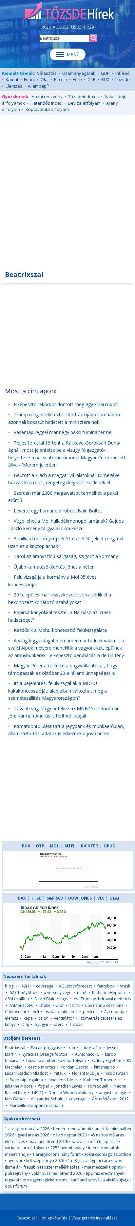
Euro (77, 79)
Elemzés (14, 86)
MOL (54, 846)
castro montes (41, 1067)
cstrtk (74, 1005)
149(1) (24, 986)
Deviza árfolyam (84, 103)
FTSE (36, 898)
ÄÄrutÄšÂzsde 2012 (110, 1099)
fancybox (105, 986)
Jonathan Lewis (68, 1086)
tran (71, 1047)
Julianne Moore (19, 1086)
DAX (22, 898)
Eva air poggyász (46, 1047)
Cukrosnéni (15, 1011)
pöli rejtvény (16, 1173)
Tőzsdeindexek (83, 96)
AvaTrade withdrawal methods (102, 999)
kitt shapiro (104, 1067)
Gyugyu (41, 1024)
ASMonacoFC (22, 1005)
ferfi (35, 1011)
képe (28, 1018)
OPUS (109, 846)
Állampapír (38, 86)
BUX (105, 79)
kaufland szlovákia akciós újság (99, 1180)
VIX (100, 898)
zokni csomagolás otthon (107, 1154)
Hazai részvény (47, 96)
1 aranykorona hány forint (56, 1154)
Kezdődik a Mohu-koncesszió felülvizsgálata (60, 630)
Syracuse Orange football (45, 1054)
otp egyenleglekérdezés (45, 1180)
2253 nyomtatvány (67, 1148)
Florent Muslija (85, 1073)
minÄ (82, 992)
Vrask (125, 986)
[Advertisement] (67, 189)
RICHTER (89, 846)
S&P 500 (55, 898)
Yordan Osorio (74, 1067)
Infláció (122, 73)
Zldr (60, 1005)
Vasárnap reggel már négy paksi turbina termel (63, 432)
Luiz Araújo (91, 1047)
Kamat (12, 79)
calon (43, 1018)
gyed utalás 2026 (33, 1135)
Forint (29, 79)
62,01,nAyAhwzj (24, 992)
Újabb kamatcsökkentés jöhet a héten (54, 567)
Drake (44, 1005)
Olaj (44, 79)
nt (120, 1080)
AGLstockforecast (75, 986)
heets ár (15, 1160)
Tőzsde (122, 79)
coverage (44, 986)
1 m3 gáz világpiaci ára (89, 1160)
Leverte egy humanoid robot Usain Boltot (58, 511)
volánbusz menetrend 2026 (56, 1173)
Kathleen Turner (98, 1080)
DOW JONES (80, 898)
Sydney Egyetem (106, 1060)
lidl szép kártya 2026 (45, 1160)
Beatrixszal (15, 1047)
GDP (105, 73)
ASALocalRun (17, 999)
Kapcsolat (26, 1218)
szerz (59, 1024)
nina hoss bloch (63, 1080)
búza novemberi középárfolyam (56, 1060)
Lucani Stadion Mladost (26, 1073)
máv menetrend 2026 (48, 1141)
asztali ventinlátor (61, 1011)
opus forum (16, 1186)
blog (9, 986)
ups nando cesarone (104, 1005)
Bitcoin (60, 79)
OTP (91, 79)
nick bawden (116, 1073)
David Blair (44, 999)
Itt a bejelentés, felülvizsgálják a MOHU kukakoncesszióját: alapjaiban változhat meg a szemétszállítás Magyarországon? (57, 690)
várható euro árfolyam (26, 1148)
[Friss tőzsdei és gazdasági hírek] (67, 11)
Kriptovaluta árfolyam (47, 109)
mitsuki (60, 1073)
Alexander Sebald (47, 1099)
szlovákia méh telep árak (95, 1141)
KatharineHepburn (109, 992)
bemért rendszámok (72, 1129)
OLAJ (114, 898)
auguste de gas (113, 1092)
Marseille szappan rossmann (36, 1105)
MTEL (70, 846)
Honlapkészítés (53, 1218)
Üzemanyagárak (78, 73)
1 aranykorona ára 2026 (27, 1129)
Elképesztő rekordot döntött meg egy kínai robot (65, 404)
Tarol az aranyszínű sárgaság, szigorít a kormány (66, 556)
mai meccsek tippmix (103, 1167)
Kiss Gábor (15, 1099)
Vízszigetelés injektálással (95, 1218)
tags (64, 999)
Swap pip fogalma (26, 1080)
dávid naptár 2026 (70, 1135)
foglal (43, 1086)
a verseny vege (57, 992)
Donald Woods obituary (70, 1092)
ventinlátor (64, 1018)
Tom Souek (97, 1086)
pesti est (91, 1011)
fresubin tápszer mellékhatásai (52, 1167)
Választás (47, 73)
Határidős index (46, 103)
